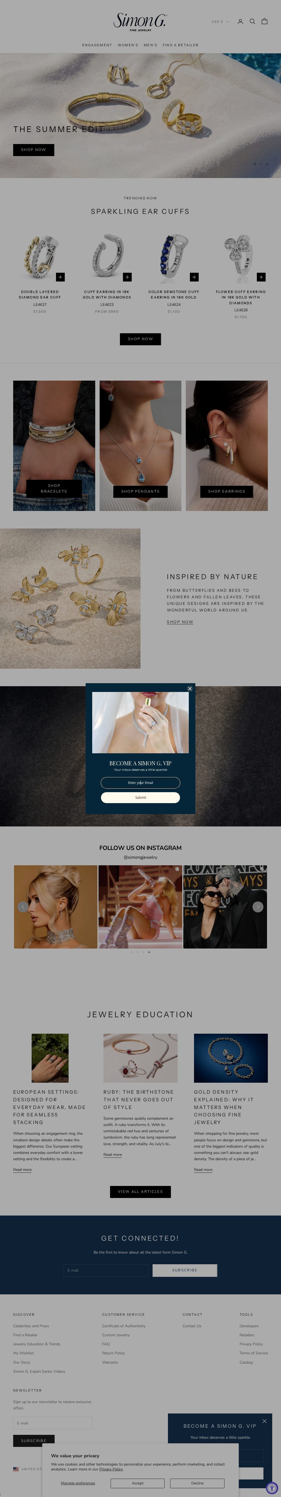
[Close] (190, 688)
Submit (140, 797)
